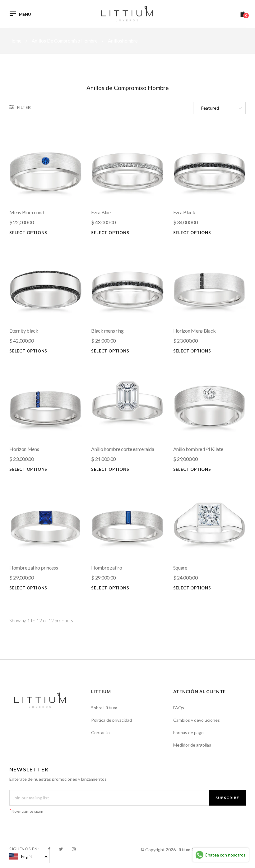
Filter (23, 107)
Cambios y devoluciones (196, 720)
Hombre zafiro (106, 567)
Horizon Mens (24, 449)
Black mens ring (107, 331)
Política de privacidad (111, 720)
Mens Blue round (26, 212)
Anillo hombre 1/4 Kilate (198, 449)
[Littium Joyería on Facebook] (49, 849)
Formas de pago (188, 732)
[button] (27, 856)
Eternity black (23, 331)
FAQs (178, 707)
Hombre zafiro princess (33, 567)
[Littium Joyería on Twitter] (61, 849)
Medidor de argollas (192, 745)
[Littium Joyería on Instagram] (74, 849)
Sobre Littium (104, 707)
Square (180, 567)
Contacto (100, 732)
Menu (25, 14)
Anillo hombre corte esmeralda (122, 449)
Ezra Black (184, 212)
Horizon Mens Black (194, 331)
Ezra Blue (100, 212)
